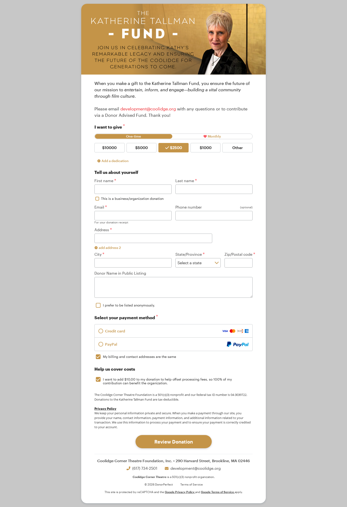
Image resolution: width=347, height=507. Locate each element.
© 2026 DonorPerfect (158, 484)
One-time (133, 136)
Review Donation (173, 441)
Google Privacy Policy (180, 492)
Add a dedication (115, 161)
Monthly (214, 136)
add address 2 (110, 248)
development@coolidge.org (148, 108)
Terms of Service (191, 484)
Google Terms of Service (218, 492)
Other (237, 147)
